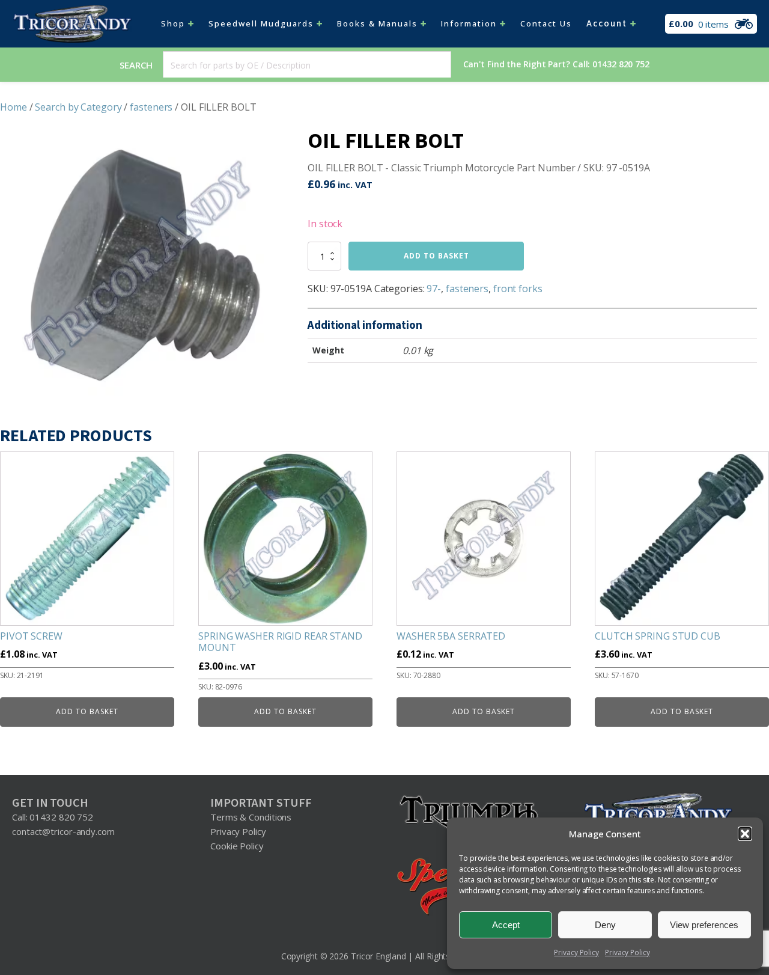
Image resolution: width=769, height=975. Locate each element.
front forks (518, 288)
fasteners (151, 107)
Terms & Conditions (250, 817)
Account (606, 23)
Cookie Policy (237, 846)
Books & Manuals (377, 23)
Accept (506, 925)
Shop (173, 23)
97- (434, 288)
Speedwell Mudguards (261, 23)
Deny (605, 925)
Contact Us (546, 23)
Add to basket (436, 256)
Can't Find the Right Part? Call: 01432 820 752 (556, 64)
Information (469, 23)
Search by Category (78, 107)
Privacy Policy (576, 952)
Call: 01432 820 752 (52, 817)
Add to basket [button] (87, 711)
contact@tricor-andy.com (63, 831)
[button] (745, 834)
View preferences (704, 925)
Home (13, 107)
